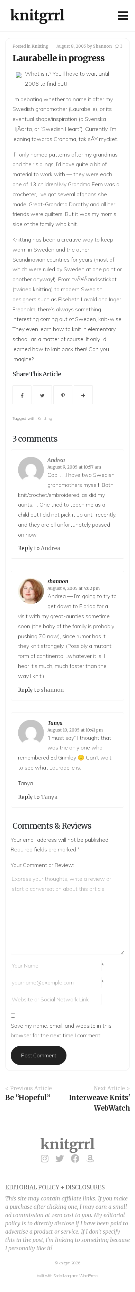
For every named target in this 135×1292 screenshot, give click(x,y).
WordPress (89, 1275)
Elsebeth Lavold (77, 299)
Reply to (29, 548)
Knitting (40, 46)
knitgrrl (37, 15)
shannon (57, 581)
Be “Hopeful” (27, 1097)
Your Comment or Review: (42, 864)
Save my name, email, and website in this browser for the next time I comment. (61, 1030)
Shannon (102, 46)
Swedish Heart (60, 128)
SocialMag (62, 1275)
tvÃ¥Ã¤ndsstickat (94, 279)
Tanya (55, 723)
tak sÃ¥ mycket (98, 138)
